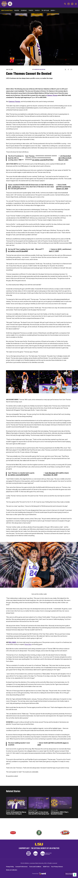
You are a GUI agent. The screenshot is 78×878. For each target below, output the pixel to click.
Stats (37, 10)
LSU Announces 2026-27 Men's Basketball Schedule (59, 813)
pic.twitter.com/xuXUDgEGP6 (18, 475)
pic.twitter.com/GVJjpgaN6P (18, 251)
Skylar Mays (28, 644)
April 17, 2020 (54, 251)
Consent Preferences (21, 866)
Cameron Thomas (52, 95)
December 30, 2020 (50, 475)
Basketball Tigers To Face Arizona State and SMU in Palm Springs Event (38, 813)
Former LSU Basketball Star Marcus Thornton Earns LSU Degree (16, 813)
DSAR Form (46, 866)
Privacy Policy (10, 866)
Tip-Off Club (45, 10)
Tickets (31, 10)
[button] (69, 381)
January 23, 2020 (62, 189)
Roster (16, 10)
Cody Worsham (50, 473)
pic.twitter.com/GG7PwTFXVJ (42, 160)
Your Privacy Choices (57, 866)
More (52, 10)
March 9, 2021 (63, 160)
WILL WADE (12, 642)
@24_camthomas (14, 187)
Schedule (24, 10)
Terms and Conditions (35, 866)
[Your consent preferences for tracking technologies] (74, 874)
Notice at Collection (11, 870)
